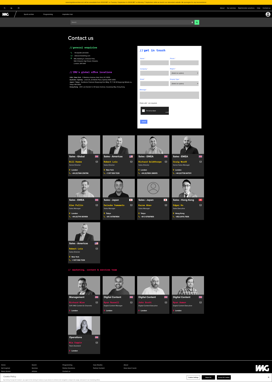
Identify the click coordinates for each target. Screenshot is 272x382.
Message (143, 90)
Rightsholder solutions (246, 8)
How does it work (130, 368)
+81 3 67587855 (147, 216)
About (222, 8)
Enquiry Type (175, 79)
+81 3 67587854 (112, 216)
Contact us (266, 8)
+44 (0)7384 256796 (80, 173)
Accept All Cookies (224, 377)
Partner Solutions (68, 368)
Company (144, 69)
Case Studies (97, 365)
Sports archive (29, 14)
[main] (136, 194)
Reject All (208, 377)
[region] (136, 377)
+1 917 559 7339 (112, 173)
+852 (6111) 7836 (182, 216)
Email (142, 79)
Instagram (18, 8)
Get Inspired (5, 368)
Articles (34, 371)
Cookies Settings (193, 377)
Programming (48, 14)
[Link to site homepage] (7, 17)
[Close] (268, 377)
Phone (172, 58)
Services (35, 368)
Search (34, 365)
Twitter (4, 8)
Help (258, 8)
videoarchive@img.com (82, 56)
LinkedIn (11, 8)
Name (142, 58)
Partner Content (99, 368)
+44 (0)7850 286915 (149, 173)
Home (3, 365)
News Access (6, 371)
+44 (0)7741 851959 (80, 216)
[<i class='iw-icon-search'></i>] (197, 22)
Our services (231, 8)
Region (173, 69)
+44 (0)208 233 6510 (81, 53)
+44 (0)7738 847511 (183, 173)
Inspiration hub (67, 14)
